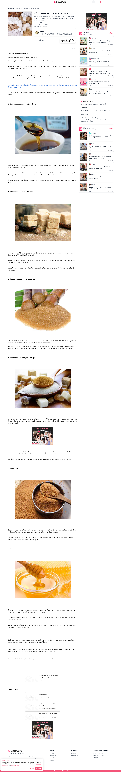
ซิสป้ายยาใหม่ (74, 753)
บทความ (18, 8)
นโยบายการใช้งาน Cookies (98, 755)
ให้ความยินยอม (38, 768)
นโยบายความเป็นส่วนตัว (98, 753)
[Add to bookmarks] (36, 40)
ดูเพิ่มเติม (111, 33)
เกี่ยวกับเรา (95, 757)
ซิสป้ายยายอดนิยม (75, 755)
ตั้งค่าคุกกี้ (32, 768)
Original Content (53, 758)
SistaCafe (11, 8)
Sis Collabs (52, 760)
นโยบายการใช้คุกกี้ (15, 765)
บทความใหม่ (52, 753)
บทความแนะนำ (53, 755)
